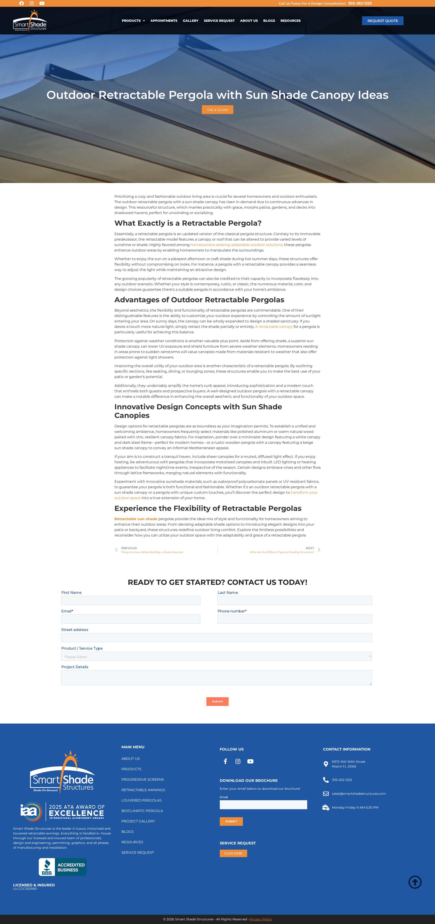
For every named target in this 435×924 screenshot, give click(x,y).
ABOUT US (249, 21)
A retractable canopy (274, 326)
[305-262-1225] (326, 780)
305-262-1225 (360, 3)
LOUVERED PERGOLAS (141, 800)
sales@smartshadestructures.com (359, 794)
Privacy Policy (261, 919)
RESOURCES (290, 21)
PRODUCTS (131, 21)
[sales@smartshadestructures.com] (326, 794)
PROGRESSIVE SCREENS (142, 779)
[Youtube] (42, 3)
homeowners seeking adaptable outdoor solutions (237, 245)
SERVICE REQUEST (219, 21)
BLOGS (269, 21)
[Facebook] (21, 3)
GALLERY (190, 21)
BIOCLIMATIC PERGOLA (142, 811)
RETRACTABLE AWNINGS (143, 790)
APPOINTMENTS (163, 21)
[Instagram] (31, 3)
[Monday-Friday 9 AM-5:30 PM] (326, 807)
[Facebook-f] (225, 761)
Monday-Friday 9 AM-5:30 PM (355, 807)
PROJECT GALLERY (138, 821)
